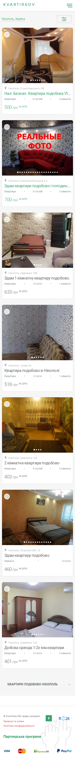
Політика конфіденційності (19, 725)
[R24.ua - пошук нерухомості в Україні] (64, 718)
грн (15, 107)
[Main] (19, 4)
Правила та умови (13, 721)
